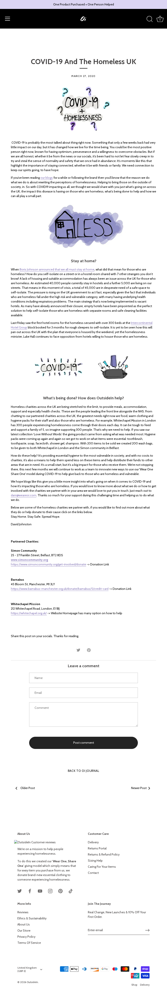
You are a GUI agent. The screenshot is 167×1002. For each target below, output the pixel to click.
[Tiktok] (70, 891)
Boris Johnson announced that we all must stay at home (57, 269)
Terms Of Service (29, 943)
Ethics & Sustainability (32, 918)
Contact (93, 873)
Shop (134, 984)
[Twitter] (19, 891)
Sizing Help (95, 861)
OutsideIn (32, 982)
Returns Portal (97, 848)
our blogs (46, 178)
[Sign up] (147, 930)
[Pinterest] (60, 891)
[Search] (150, 19)
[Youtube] (40, 891)
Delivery (93, 842)
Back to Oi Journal (83, 771)
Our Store (23, 930)
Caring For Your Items (102, 867)
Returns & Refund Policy (104, 854)
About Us (23, 924)
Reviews (22, 912)
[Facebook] (30, 891)
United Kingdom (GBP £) (27, 969)
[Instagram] (50, 891)
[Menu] (7, 19)
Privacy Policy (26, 937)
